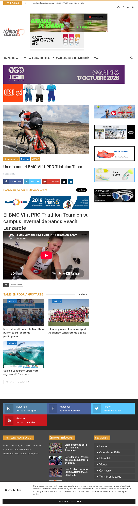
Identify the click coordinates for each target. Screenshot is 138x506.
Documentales (11, 159)
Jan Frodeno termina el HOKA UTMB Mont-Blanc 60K (58, 3)
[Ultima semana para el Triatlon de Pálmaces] (55, 448)
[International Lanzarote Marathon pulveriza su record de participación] (23, 312)
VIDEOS (35, 159)
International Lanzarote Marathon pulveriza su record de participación (23, 333)
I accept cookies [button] (69, 501)
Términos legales (110, 476)
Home (103, 446)
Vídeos (103, 464)
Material (104, 458)
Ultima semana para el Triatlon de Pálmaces (76, 447)
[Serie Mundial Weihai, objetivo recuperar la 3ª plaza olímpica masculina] (55, 460)
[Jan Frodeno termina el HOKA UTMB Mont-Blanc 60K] (55, 472)
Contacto (105, 470)
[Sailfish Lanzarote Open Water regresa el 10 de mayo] (23, 354)
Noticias (13, 58)
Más (96, 58)
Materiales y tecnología (72, 58)
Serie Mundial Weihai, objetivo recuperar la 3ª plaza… (77, 460)
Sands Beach (16, 285)
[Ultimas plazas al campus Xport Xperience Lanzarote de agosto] (68, 312)
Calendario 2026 (38, 58)
